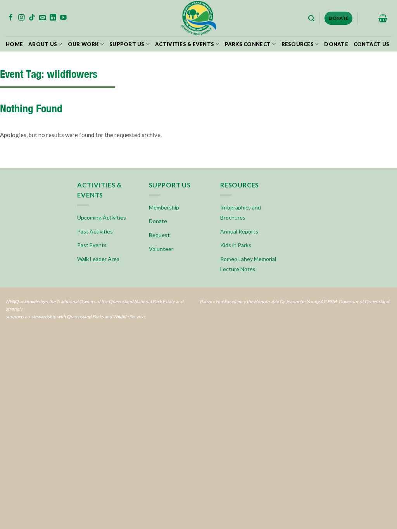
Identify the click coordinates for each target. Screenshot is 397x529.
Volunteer (161, 249)
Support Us (127, 44)
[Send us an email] (42, 18)
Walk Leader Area (98, 259)
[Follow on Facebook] (11, 18)
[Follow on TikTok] (32, 18)
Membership (164, 207)
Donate (336, 44)
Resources (297, 44)
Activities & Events (184, 44)
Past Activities (95, 231)
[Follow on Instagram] (21, 18)
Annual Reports (239, 231)
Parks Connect (248, 44)
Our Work (83, 44)
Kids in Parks (235, 245)
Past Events (92, 245)
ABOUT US (42, 44)
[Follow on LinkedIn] (53, 18)
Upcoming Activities (101, 217)
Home (14, 44)
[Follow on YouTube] (63, 18)
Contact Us (372, 44)
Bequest (159, 235)
